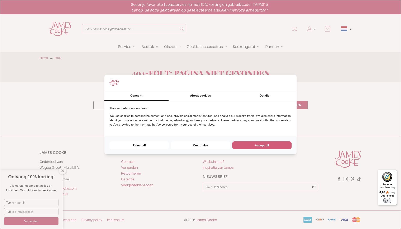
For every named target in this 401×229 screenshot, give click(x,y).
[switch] (387, 200)
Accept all (262, 145)
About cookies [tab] (200, 95)
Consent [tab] (136, 95)
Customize (200, 145)
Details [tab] (264, 95)
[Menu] (394, 172)
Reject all (139, 145)
